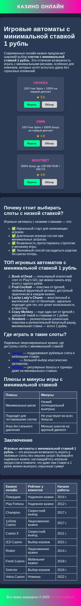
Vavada (17, 353)
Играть (32, 104)
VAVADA (40, 83)
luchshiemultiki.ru (62, 597)
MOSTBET (40, 160)
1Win (15, 360)
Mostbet (17, 367)
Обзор (49, 104)
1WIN (40, 121)
